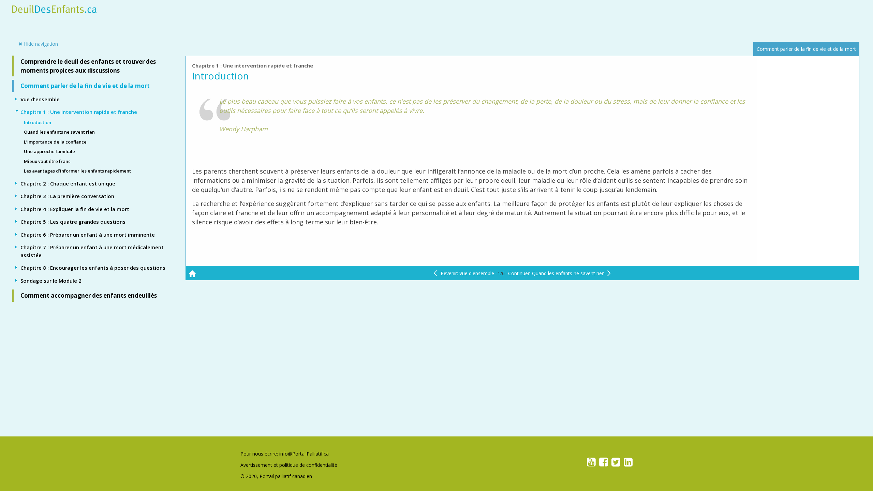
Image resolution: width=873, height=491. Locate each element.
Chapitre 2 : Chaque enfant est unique (67, 183)
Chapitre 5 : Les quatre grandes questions (72, 221)
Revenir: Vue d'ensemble (467, 273)
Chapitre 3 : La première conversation (67, 196)
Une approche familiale (49, 151)
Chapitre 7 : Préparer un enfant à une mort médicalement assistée (92, 251)
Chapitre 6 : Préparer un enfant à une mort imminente (87, 234)
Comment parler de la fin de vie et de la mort (85, 86)
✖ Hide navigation (40, 43)
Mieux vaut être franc (47, 161)
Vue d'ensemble (40, 99)
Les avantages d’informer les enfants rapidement (77, 171)
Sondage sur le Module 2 (51, 280)
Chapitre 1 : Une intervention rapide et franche (78, 111)
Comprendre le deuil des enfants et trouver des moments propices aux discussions (88, 66)
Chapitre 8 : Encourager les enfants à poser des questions (92, 267)
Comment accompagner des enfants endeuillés (88, 295)
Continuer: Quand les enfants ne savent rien (556, 273)
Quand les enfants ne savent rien (59, 132)
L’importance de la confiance (55, 142)
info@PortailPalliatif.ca (304, 453)
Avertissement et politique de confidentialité (288, 465)
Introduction (37, 122)
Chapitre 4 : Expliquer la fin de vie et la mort (74, 209)
